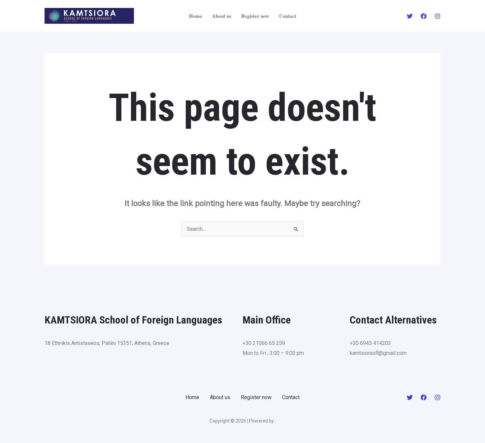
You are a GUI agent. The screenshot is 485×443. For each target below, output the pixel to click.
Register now (255, 15)
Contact (287, 15)
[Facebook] (424, 16)
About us (221, 15)
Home (195, 15)
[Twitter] (410, 16)
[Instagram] (437, 16)
